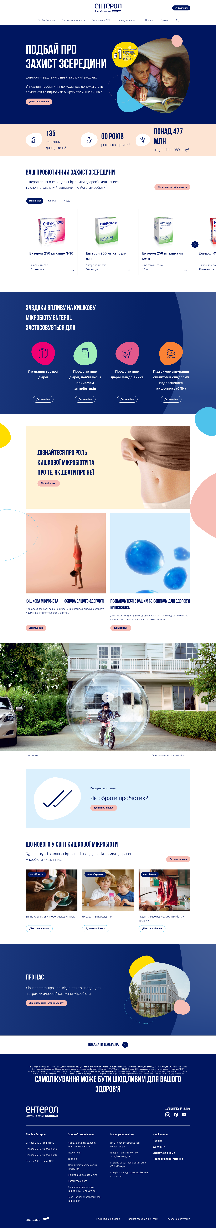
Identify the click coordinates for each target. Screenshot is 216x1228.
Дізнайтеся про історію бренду (46, 1003)
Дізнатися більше (39, 101)
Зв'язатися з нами (164, 1152)
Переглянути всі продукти (172, 187)
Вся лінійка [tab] (35, 200)
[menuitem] (46, 20)
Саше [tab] (67, 200)
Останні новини (178, 859)
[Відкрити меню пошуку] (177, 20)
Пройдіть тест (49, 483)
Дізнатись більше (103, 807)
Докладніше (36, 627)
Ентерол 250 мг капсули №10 (162, 256)
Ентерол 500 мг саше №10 (40, 1161)
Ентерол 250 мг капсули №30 (106, 256)
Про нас (157, 1140)
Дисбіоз (72, 1158)
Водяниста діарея (77, 1181)
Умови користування (178, 1219)
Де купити (183, 8)
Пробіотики (74, 1152)
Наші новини (160, 1134)
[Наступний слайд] (195, 244)
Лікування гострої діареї (43, 374)
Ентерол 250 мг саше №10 (51, 253)
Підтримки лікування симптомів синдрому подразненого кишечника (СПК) (171, 379)
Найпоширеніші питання (168, 1158)
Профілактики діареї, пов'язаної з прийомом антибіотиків (85, 379)
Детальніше (43, 399)
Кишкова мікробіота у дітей (83, 1175)
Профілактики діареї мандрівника (127, 374)
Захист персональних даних (143, 1219)
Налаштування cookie (108, 1219)
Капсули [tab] (52, 200)
